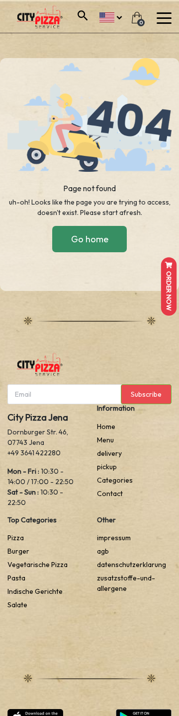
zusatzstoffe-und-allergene (126, 583)
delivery (109, 453)
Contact (110, 493)
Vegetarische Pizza (37, 564)
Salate (17, 604)
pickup (107, 466)
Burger (18, 551)
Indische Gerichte (35, 591)
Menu (105, 439)
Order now (169, 290)
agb (103, 551)
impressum (114, 537)
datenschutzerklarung (131, 564)
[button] (110, 16)
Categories (115, 480)
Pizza (15, 537)
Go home (89, 239)
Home (106, 426)
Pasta (16, 577)
